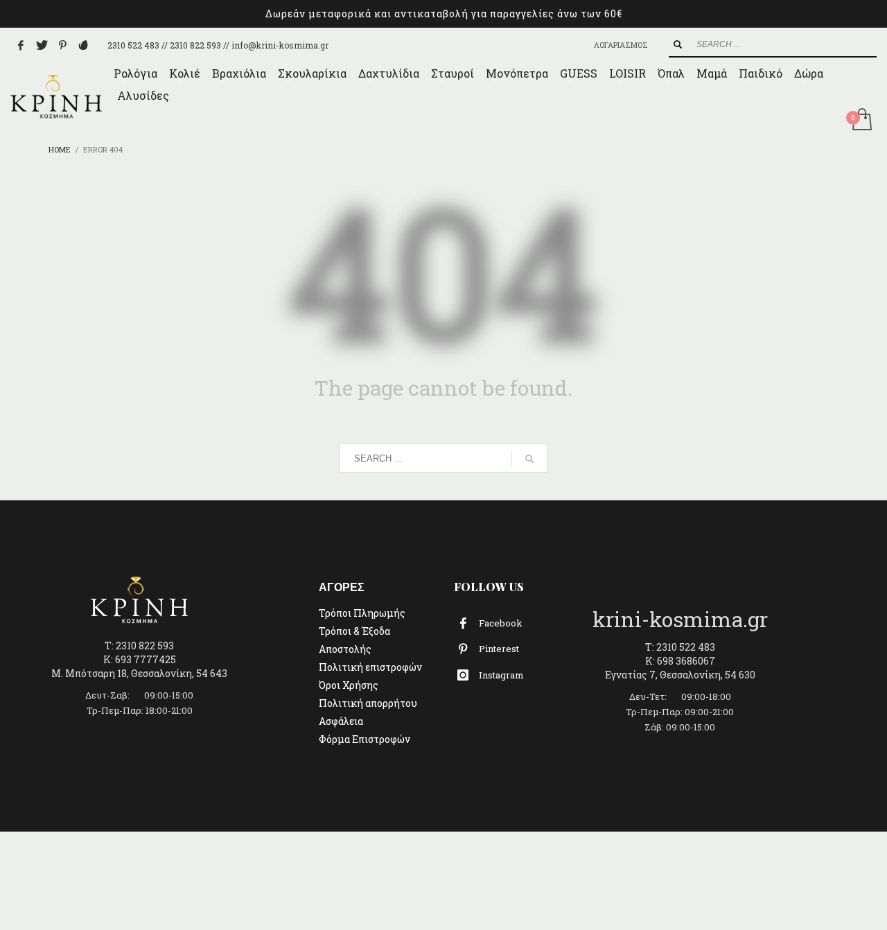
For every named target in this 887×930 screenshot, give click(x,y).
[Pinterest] (62, 45)
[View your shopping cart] (861, 120)
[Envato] (83, 45)
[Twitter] (41, 45)
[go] (678, 44)
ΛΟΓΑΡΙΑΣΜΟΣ (621, 45)
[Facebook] (20, 45)
